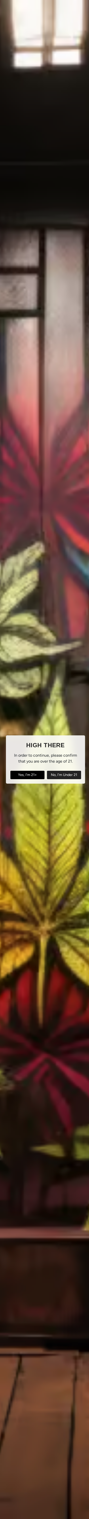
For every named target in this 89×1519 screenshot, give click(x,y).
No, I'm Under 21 (64, 774)
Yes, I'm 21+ (27, 774)
